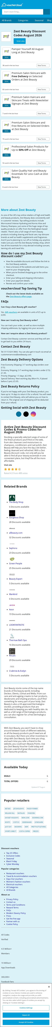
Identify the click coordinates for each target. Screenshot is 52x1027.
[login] (12, 469)
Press (8, 916)
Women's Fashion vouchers (18, 881)
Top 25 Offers (12, 853)
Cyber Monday (12, 864)
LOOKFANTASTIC (16, 624)
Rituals (12, 655)
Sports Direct (10, 831)
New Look (25, 818)
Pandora (31, 813)
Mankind (13, 594)
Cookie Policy (12, 924)
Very (26, 827)
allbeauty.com (15, 532)
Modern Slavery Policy (16, 913)
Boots (7, 822)
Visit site (8, 465)
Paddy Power (32, 809)
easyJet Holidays (12, 818)
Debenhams (27, 822)
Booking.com (37, 818)
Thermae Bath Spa (18, 640)
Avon (11, 609)
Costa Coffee (24, 831)
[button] (8, 20)
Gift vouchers (11, 312)
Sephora (13, 548)
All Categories (12, 887)
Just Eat (8, 827)
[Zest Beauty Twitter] (26, 414)
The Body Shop (16, 502)
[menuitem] (8, 20)
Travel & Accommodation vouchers (21, 876)
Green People (15, 563)
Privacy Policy (12, 899)
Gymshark (39, 822)
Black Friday (11, 861)
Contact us (10, 902)
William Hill (10, 813)
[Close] (49, 987)
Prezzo (35, 831)
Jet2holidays (19, 809)
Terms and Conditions (15, 905)
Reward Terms (12, 907)
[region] (26, 1005)
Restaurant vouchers (15, 873)
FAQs (8, 910)
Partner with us (13, 921)
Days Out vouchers (14, 879)
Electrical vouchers (14, 884)
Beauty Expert (15, 578)
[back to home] (12, 5)
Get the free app (13, 918)
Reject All (26, 1015)
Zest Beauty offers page (21, 296)
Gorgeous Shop (16, 517)
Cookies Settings (26, 1008)
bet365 (7, 809)
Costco (16, 822)
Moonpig (18, 827)
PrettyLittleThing (38, 827)
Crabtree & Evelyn (17, 670)
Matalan (21, 813)
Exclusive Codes (13, 855)
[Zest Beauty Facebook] (18, 414)
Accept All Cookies (26, 1022)
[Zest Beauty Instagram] (33, 414)
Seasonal (39, 20)
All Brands (10, 890)
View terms (42, 65)
